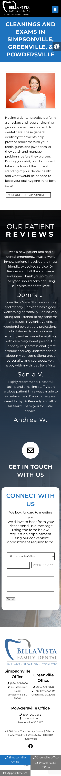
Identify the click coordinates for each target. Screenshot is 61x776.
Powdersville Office (47, 765)
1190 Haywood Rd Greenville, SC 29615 (43, 692)
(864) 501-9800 (19, 683)
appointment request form (30, 542)
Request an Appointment (30, 194)
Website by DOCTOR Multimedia (38, 736)
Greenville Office (47, 757)
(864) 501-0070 (45, 687)
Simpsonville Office (17, 760)
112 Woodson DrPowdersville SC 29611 (30, 720)
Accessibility (17, 734)
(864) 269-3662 (32, 714)
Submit (10, 599)
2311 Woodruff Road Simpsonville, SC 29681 (17, 693)
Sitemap (51, 731)
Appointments (17, 773)
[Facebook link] (30, 746)
